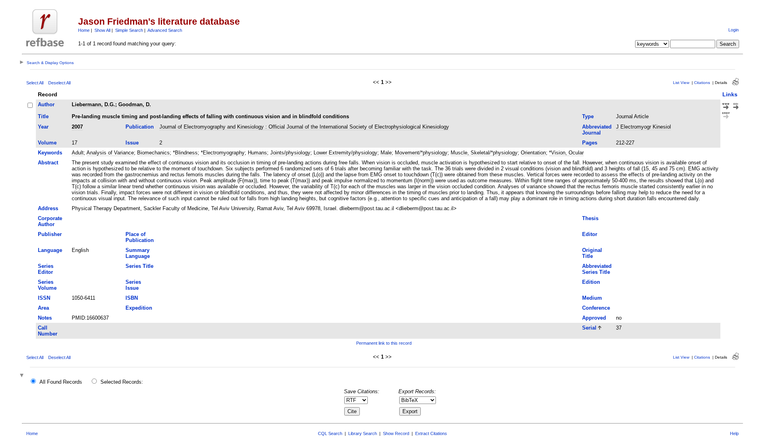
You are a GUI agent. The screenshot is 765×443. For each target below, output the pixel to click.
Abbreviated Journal (597, 130)
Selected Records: (121, 382)
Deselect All (59, 82)
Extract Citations (431, 433)
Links (730, 94)
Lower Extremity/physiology (345, 153)
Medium (592, 298)
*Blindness (185, 153)
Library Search (362, 433)
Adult (78, 153)
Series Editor (45, 269)
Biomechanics (153, 153)
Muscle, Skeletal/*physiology (484, 153)
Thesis (590, 218)
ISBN (132, 298)
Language (50, 250)
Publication (140, 127)
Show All (102, 30)
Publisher (50, 234)
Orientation (533, 153)
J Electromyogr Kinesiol (643, 127)
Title (43, 116)
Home (84, 30)
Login (733, 29)
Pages (589, 143)
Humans (257, 153)
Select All (34, 82)
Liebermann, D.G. (93, 104)
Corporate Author (50, 221)
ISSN (44, 298)
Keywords (50, 153)
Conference (596, 308)
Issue (132, 143)
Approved (594, 318)
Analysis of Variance (110, 153)
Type (588, 116)
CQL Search (330, 433)
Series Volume (47, 285)
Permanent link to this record (384, 343)
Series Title (139, 266)
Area (43, 308)
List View (681, 82)
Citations (702, 82)
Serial (589, 328)
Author (46, 104)
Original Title (592, 253)
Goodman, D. (134, 104)
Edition (591, 282)
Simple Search (129, 30)
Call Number (47, 331)
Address (48, 208)
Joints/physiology (290, 153)
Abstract (48, 163)
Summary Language (138, 253)
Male (386, 153)
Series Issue (133, 285)
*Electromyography (223, 153)
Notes (45, 318)
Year (43, 127)
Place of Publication (140, 237)
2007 (77, 127)
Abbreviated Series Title (597, 269)
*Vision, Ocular (566, 153)
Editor (589, 234)
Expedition (139, 308)
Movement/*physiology (421, 153)
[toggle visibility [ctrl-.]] (23, 376)
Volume (47, 143)
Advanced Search (164, 30)
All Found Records (60, 382)
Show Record (396, 433)
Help (734, 433)
